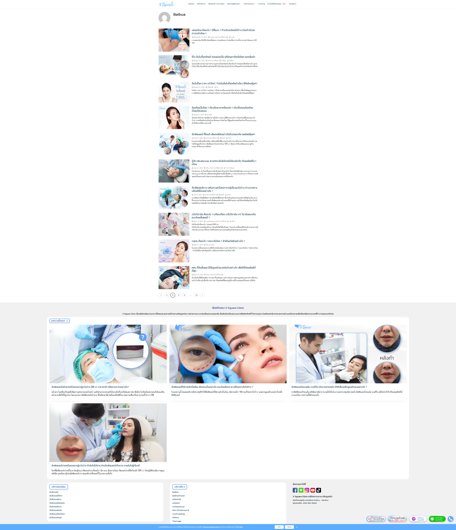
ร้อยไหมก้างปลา (178, 495)
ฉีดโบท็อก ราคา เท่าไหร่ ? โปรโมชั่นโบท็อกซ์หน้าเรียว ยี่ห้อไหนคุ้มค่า (224, 83)
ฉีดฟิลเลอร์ (53, 492)
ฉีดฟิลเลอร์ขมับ (55, 510)
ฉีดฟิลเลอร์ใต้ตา (55, 495)
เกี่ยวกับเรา (201, 3)
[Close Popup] (296, 527)
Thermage (176, 521)
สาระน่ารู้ (261, 3)
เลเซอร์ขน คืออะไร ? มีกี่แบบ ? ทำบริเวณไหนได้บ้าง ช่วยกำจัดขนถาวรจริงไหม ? (223, 31)
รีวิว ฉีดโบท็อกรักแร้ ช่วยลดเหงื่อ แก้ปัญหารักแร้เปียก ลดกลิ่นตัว (223, 57)
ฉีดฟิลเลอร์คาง (55, 499)
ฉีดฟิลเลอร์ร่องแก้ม (57, 502)
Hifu (207, 168)
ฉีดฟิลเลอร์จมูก (55, 517)
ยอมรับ (289, 527)
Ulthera (175, 517)
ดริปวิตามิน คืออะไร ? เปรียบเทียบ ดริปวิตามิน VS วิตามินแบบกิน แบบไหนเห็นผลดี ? (224, 215)
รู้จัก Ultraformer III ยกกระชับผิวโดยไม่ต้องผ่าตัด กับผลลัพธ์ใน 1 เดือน (224, 162)
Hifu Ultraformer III (180, 510)
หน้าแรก (191, 3)
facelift (209, 115)
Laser (212, 37)
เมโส (233, 221)
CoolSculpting (178, 513)
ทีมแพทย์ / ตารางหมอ (216, 3)
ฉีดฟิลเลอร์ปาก (55, 506)
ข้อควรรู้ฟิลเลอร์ (233, 3)
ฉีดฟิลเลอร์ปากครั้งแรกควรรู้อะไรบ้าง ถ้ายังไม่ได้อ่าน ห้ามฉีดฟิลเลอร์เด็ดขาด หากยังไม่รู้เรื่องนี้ (96, 465)
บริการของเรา (249, 3)
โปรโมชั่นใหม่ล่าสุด (275, 3)
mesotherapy (210, 221)
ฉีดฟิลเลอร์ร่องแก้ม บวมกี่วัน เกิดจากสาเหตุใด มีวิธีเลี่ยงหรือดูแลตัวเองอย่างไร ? (329, 387)
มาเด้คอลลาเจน (178, 506)
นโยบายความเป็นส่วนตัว (210, 527)
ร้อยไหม (175, 492)
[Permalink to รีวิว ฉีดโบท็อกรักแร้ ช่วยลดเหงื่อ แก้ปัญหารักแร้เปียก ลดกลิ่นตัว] (174, 66)
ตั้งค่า (241, 527)
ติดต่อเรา (292, 3)
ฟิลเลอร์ (222, 138)
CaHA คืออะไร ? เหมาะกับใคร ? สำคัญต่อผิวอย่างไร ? (218, 241)
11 (196, 295)
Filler (230, 138)
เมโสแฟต (176, 502)
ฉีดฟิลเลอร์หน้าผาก (57, 513)
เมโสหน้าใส (176, 499)
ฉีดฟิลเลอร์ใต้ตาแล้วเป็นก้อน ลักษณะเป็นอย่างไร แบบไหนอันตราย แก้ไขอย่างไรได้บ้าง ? (212, 387)
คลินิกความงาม (315, 496)
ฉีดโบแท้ (210, 87)
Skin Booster (210, 245)
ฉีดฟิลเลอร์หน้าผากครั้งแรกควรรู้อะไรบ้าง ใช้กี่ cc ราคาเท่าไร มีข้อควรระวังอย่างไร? (90, 387)
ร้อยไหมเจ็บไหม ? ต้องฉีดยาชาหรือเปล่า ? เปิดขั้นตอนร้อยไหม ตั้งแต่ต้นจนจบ (222, 109)
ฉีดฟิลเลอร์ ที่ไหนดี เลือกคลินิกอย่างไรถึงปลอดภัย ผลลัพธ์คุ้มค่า (223, 134)
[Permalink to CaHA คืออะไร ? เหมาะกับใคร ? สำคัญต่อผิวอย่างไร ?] (174, 250)
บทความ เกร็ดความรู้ (221, 37)
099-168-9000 (310, 503)
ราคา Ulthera (230, 168)
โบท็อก (224, 60)
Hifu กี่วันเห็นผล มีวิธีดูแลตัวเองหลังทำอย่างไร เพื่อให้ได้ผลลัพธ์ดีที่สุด (224, 269)
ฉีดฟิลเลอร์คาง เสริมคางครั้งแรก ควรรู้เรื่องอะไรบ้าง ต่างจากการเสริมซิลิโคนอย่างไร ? (224, 189)
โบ (217, 87)
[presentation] (108, 354)
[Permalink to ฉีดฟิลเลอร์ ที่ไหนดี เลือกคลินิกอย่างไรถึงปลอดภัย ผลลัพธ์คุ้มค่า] (174, 144)
